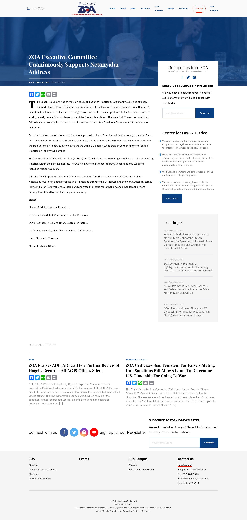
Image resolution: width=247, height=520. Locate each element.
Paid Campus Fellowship (141, 469)
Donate (199, 8)
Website (133, 464)
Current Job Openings (40, 478)
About (123, 8)
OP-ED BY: (136, 360)
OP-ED (31, 360)
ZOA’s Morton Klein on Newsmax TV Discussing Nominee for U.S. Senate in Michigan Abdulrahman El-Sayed (187, 311)
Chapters (33, 474)
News (133, 8)
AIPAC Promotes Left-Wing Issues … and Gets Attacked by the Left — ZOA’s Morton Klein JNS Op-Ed (186, 289)
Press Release (42, 82)
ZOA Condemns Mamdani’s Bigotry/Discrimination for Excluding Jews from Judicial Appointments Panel (188, 267)
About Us (33, 464)
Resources (145, 8)
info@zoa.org (185, 464)
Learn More (172, 198)
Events (170, 8)
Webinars (183, 8)
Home (112, 8)
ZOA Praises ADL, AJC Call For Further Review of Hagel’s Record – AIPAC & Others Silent (74, 367)
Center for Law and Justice (42, 469)
